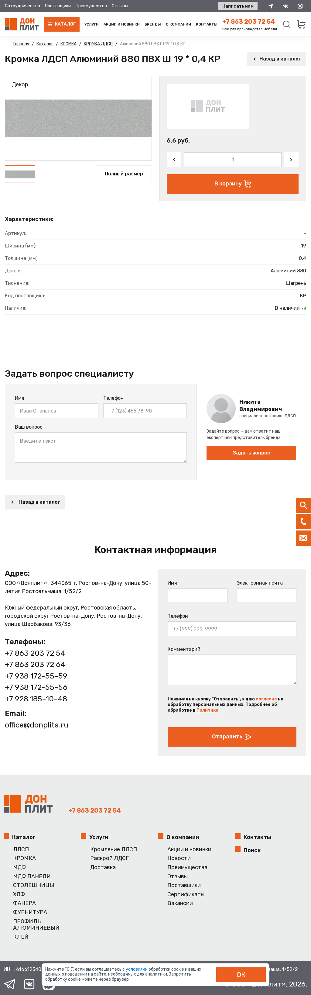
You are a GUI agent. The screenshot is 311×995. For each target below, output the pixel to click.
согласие (266, 699)
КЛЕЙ (21, 937)
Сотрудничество (22, 6)
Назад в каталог (280, 59)
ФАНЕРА (24, 903)
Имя (19, 398)
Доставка (103, 867)
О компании (178, 24)
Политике (207, 710)
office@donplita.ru (36, 724)
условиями (137, 969)
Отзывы (120, 6)
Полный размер (124, 174)
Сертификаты (185, 894)
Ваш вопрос (29, 427)
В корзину (228, 183)
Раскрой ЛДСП (110, 858)
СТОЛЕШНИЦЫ (33, 885)
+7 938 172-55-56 (36, 687)
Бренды (153, 24)
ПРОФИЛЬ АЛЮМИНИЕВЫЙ (36, 924)
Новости (179, 858)
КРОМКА (24, 858)
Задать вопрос (251, 453)
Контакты (206, 24)
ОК (241, 974)
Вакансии (180, 903)
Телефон (113, 398)
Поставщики (58, 6)
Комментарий (184, 649)
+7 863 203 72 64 (35, 664)
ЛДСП (21, 849)
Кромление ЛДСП (113, 849)
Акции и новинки (122, 24)
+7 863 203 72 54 (248, 21)
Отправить (227, 736)
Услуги (91, 24)
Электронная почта (260, 583)
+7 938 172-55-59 (36, 676)
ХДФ (19, 894)
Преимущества (91, 6)
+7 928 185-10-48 (36, 698)
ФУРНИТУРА (30, 912)
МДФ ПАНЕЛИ (32, 876)
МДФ (19, 867)
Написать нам (238, 6)
